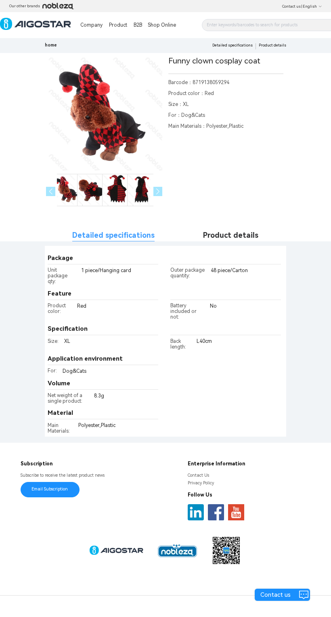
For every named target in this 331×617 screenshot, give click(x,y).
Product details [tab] (230, 235)
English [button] (310, 6)
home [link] (51, 45)
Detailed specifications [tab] (113, 235)
